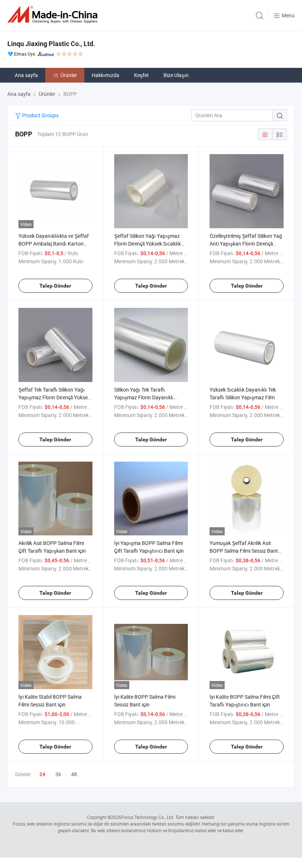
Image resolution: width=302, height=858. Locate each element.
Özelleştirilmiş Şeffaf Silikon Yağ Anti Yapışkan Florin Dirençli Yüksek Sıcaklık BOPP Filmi (246, 243)
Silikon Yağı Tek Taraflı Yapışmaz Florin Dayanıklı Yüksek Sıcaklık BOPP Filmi (145, 397)
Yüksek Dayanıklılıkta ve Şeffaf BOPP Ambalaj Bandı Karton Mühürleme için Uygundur (53, 243)
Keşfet (141, 75)
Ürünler (68, 75)
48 (74, 774)
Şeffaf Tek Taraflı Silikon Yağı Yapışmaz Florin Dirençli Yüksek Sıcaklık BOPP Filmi (54, 397)
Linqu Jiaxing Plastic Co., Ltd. (51, 44)
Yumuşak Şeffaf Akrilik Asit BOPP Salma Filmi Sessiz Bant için (244, 550)
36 (58, 774)
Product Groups (40, 115)
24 (42, 774)
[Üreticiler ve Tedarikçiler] (53, 14)
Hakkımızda (105, 75)
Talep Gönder (55, 286)
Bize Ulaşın (176, 75)
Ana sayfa (26, 75)
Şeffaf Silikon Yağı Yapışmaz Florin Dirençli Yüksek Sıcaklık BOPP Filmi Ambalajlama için (147, 243)
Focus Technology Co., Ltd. (147, 817)
